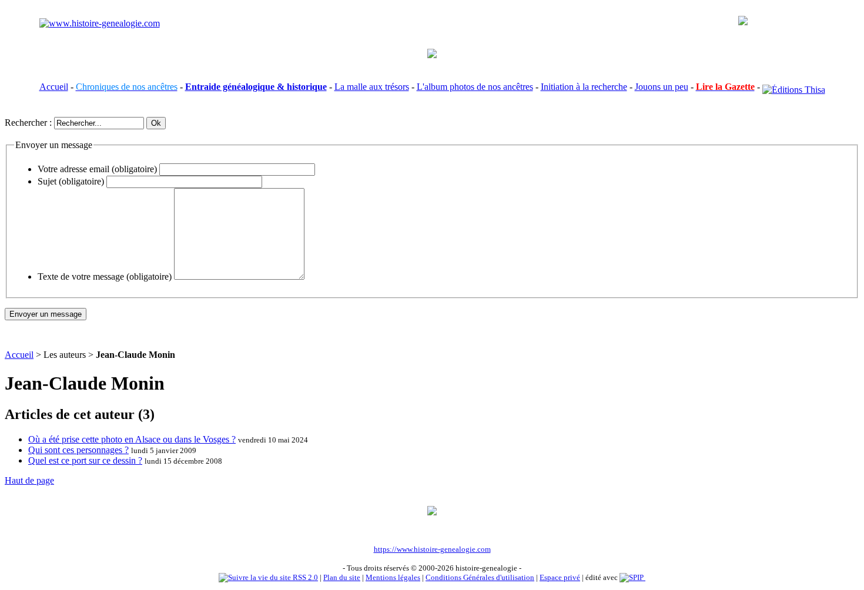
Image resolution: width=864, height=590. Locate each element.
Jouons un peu (661, 87)
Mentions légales (393, 577)
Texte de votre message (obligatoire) (105, 276)
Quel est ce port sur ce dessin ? (85, 460)
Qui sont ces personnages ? (78, 450)
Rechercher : (28, 123)
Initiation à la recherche (584, 87)
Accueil (53, 87)
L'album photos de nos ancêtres (475, 87)
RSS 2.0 (304, 577)
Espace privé (560, 577)
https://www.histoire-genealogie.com (432, 549)
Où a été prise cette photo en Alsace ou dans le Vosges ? (132, 439)
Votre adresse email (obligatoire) (97, 169)
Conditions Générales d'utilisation (480, 577)
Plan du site (341, 577)
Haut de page (29, 480)
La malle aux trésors (371, 87)
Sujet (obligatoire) (71, 181)
